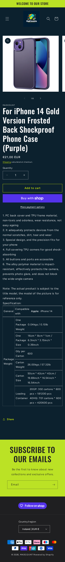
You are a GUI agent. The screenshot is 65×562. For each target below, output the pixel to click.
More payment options (32, 207)
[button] (7, 19)
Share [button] (10, 419)
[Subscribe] (54, 484)
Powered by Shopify (43, 555)
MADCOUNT (26, 555)
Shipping (7, 162)
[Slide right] (40, 98)
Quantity (7, 168)
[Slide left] (25, 98)
